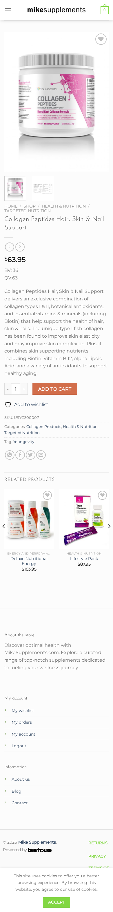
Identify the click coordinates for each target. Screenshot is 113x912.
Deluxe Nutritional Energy (29, 561)
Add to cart (55, 389)
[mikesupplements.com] (56, 10)
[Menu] (7, 10)
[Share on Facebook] (20, 455)
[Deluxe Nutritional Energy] (29, 519)
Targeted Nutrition (27, 210)
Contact (20, 802)
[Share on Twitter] (30, 455)
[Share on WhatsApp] (9, 455)
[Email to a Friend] (41, 455)
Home (10, 206)
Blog (16, 791)
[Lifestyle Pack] (84, 519)
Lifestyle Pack (84, 558)
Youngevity (23, 442)
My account (23, 734)
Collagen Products (43, 426)
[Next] (99, 102)
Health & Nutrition (64, 206)
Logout (19, 745)
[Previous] (13, 102)
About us (21, 779)
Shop (29, 206)
